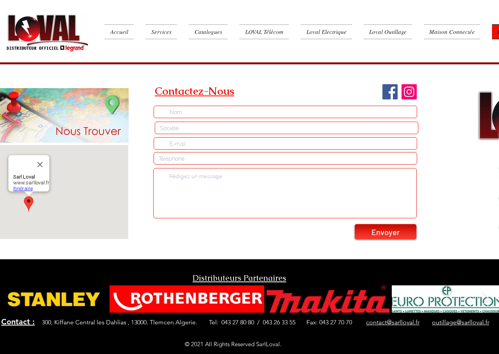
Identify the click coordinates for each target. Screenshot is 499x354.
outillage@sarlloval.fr (460, 322)
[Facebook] (390, 91)
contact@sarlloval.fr (392, 322)
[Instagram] (409, 91)
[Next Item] (485, 299)
